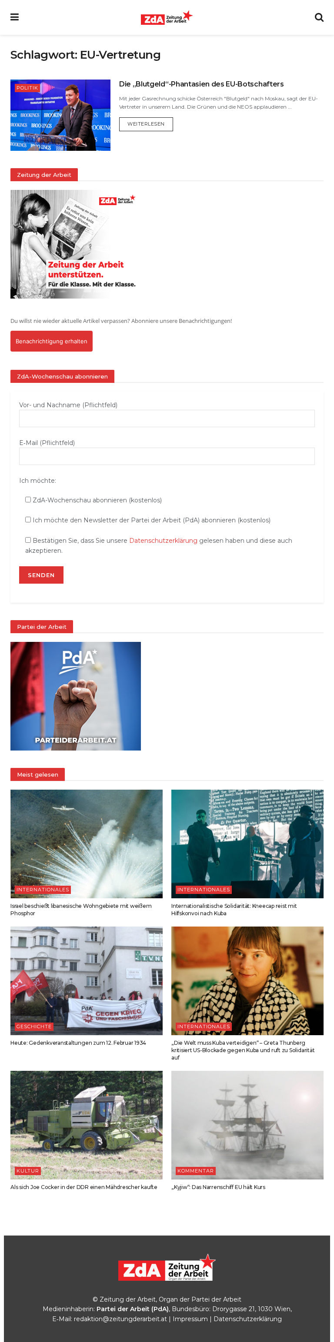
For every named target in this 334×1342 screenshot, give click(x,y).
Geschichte (34, 1026)
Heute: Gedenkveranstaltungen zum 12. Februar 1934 (78, 1043)
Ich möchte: (37, 481)
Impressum (190, 1319)
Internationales (43, 890)
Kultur (28, 1171)
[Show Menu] (14, 17)
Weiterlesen (150, 123)
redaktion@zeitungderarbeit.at (120, 1319)
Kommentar (195, 1171)
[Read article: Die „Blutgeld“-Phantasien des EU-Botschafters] (60, 115)
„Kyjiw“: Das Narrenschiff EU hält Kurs (218, 1187)
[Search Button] (319, 17)
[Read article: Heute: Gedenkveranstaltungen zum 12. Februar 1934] (86, 981)
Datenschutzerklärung (163, 541)
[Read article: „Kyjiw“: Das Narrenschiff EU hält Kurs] (247, 1125)
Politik (27, 88)
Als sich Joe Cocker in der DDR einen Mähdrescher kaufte (83, 1187)
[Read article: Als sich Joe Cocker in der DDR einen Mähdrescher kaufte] (86, 1125)
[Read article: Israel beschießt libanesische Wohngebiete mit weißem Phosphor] (86, 844)
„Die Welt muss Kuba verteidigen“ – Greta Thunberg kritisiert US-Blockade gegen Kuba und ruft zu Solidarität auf (242, 1050)
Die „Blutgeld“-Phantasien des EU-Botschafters (201, 84)
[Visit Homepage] (167, 17)
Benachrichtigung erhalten (51, 341)
